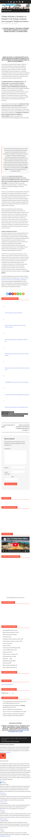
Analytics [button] (2, 810)
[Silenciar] (25, 551)
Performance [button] (3, 801)
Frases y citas (6, 643)
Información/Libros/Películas (10, 647)
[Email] (18, 294)
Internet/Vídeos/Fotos (8, 650)
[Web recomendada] (15, 614)
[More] (23, 294)
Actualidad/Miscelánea (8, 630)
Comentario (7, 448)
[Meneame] (15, 294)
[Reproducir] (3, 551)
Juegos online (6, 652)
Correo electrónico (7, 473)
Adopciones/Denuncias (8, 634)
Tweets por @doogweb (7, 684)
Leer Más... (8, 752)
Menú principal (7, 10)
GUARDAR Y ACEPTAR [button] (5, 836)
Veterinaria (5, 663)
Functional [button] (2, 793)
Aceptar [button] (4, 752)
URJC (22, 415)
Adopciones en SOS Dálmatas (15, 709)
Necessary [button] (2, 781)
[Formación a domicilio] (15, 520)
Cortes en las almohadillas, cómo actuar (17, 711)
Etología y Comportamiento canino (11, 639)
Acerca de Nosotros (5, 741)
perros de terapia (13, 414)
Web (13, 476)
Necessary (3, 782)
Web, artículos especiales (9, 667)
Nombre (6, 467)
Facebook (20, 731)
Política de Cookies (15, 741)
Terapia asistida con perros (13, 415)
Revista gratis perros (8, 656)
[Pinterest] (12, 294)
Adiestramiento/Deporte (9, 632)
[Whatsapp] (20, 294)
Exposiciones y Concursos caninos (11, 641)
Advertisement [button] (3, 819)
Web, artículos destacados (9, 665)
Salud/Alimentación (8, 660)
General (11, 412)
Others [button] (1, 829)
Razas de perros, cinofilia (9, 654)
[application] (15, 544)
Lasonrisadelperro (7, 701)
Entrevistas (6, 636)
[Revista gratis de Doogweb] (15, 578)
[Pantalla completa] (27, 551)
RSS (17, 738)
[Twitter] (7, 294)
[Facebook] (10, 294)
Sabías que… (6, 658)
